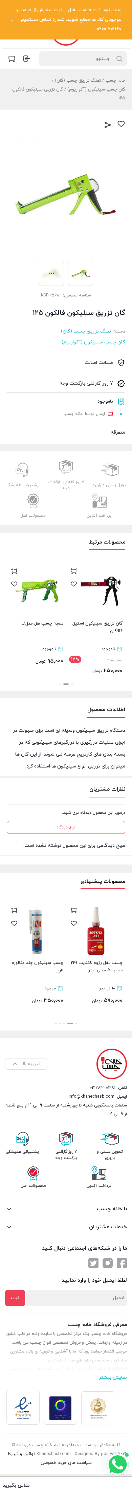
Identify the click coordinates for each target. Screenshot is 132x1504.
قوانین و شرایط (21, 1454)
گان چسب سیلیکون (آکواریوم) (96, 89)
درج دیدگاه (66, 827)
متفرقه (118, 432)
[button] (72, 684)
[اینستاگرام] (108, 1263)
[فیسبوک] (122, 1263)
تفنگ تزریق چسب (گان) (78, 81)
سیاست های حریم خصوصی (66, 1463)
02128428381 (102, 1088)
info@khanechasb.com (91, 1097)
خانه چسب (115, 81)
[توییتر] (93, 1263)
